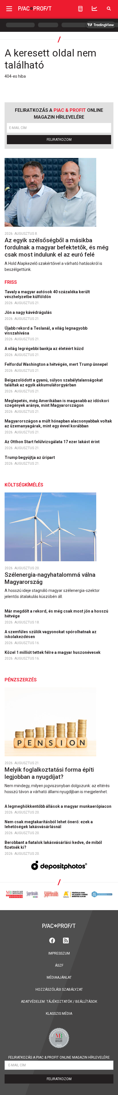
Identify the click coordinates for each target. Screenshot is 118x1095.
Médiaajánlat (59, 977)
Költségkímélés (24, 485)
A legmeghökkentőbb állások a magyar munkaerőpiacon (58, 806)
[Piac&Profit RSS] (66, 940)
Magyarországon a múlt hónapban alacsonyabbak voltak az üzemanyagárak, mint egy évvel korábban (58, 423)
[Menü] (9, 8)
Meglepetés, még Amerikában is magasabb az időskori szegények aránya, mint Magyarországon (57, 403)
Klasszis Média (59, 1014)
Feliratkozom (59, 140)
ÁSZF (59, 965)
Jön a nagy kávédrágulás (29, 312)
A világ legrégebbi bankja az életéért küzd (44, 348)
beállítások (86, 1002)
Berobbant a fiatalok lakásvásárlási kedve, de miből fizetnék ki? (53, 845)
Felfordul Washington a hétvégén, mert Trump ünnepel (57, 364)
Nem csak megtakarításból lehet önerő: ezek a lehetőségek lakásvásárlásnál (49, 824)
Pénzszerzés (21, 680)
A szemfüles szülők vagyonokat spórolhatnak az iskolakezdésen (51, 634)
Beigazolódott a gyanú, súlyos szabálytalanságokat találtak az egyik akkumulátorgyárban (54, 382)
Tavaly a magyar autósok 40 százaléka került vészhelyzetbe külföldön (47, 294)
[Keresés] (108, 8)
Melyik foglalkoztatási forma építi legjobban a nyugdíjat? (49, 773)
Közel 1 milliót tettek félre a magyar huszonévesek (53, 652)
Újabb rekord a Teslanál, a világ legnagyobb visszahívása (46, 330)
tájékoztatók (59, 1002)
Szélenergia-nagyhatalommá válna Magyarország (50, 578)
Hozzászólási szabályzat (59, 990)
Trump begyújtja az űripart (30, 457)
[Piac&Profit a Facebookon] (52, 940)
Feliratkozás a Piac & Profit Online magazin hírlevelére (59, 1057)
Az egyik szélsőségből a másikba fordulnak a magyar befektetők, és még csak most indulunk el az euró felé (57, 247)
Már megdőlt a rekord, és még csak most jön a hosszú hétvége (56, 613)
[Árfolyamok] (94, 8)
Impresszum (59, 953)
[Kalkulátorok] (80, 8)
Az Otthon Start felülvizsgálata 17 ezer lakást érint (53, 441)
